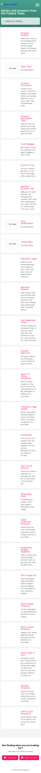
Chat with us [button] (11, 758)
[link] (20, 43)
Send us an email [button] (31, 758)
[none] (9, 5)
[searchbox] (20, 21)
